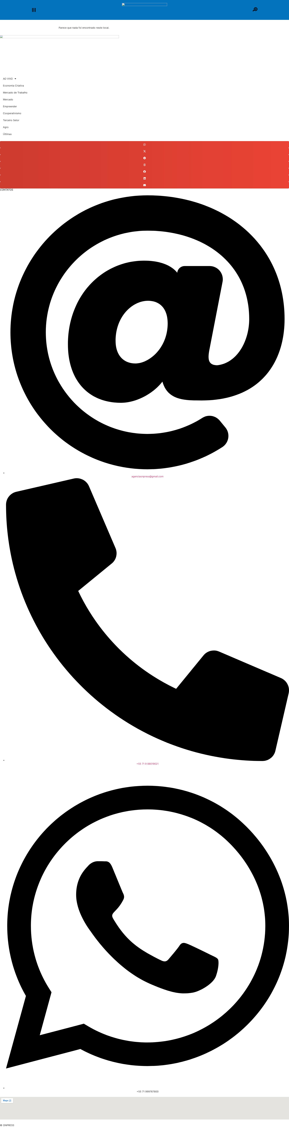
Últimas (7, 134)
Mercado (8, 99)
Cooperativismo (12, 113)
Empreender (10, 106)
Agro (6, 127)
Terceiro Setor (11, 120)
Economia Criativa (13, 85)
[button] (144, 144)
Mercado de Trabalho (15, 92)
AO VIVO (8, 78)
